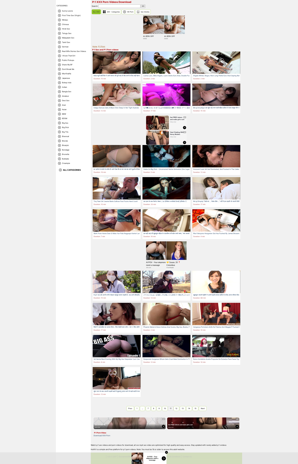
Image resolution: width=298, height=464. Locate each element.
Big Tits (65, 132)
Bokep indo (66, 82)
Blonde (65, 141)
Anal (64, 105)
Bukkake (65, 159)
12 (176, 408)
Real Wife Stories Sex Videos (74, 51)
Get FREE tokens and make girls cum (177, 118)
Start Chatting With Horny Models (177, 133)
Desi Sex (65, 100)
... (142, 408)
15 (195, 408)
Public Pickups (68, 60)
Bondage (65, 150)
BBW (64, 114)
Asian (64, 109)
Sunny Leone (67, 11)
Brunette (65, 154)
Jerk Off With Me (100, 425)
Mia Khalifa (66, 74)
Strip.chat (173, 122)
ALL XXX (96, 12)
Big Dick (65, 127)
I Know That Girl (68, 56)
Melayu (65, 20)
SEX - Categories (113, 12)
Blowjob (65, 145)
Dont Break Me (68, 69)
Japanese (66, 78)
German (65, 47)
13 (183, 408)
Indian (64, 87)
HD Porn (130, 12)
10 (165, 408)
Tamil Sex (66, 42)
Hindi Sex (66, 29)
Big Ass (65, 123)
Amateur (65, 96)
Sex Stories (145, 12)
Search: (95, 6)
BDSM (64, 118)
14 (189, 408)
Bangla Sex (66, 91)
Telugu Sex (66, 33)
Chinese (65, 24)
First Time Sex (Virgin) (71, 15)
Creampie (66, 163)
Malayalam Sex (68, 38)
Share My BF (67, 65)
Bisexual (65, 136)
